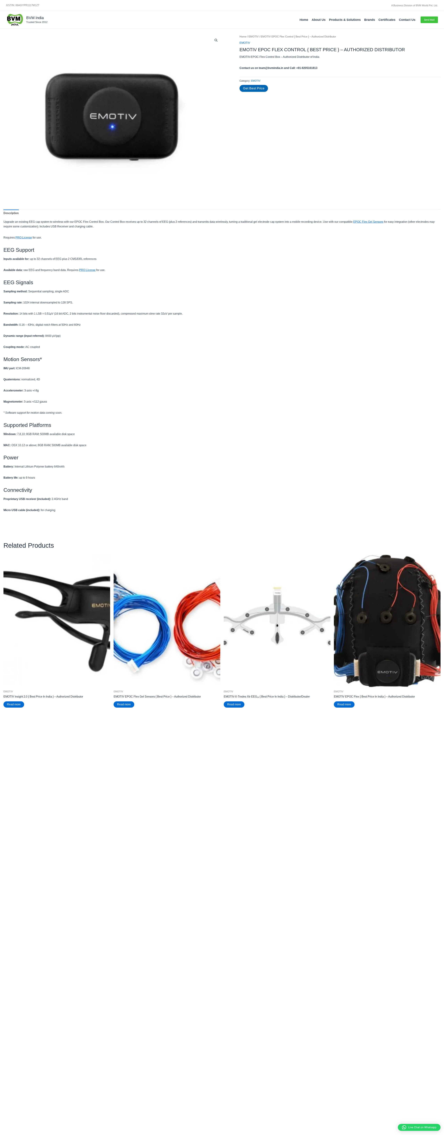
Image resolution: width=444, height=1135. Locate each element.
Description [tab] (11, 213)
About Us (319, 20)
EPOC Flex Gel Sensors (368, 221)
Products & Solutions (345, 20)
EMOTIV (254, 36)
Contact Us (407, 20)
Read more (14, 704)
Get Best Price (253, 88)
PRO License (23, 237)
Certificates (386, 20)
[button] (429, 19)
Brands (369, 20)
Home (304, 20)
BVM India (35, 18)
